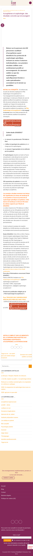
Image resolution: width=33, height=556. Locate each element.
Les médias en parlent (7, 420)
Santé (9, 11)
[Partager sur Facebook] (15, 347)
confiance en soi (5, 408)
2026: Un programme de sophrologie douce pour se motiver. (15, 388)
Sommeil (3, 430)
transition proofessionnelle (8, 439)
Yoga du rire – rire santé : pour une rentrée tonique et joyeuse (8, 355)
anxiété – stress (5, 405)
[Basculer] (31, 411)
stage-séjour (4, 433)
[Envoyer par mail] (21, 347)
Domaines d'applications (8, 411)
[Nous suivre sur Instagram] (16, 522)
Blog (2, 489)
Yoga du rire (4, 442)
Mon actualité (5, 423)
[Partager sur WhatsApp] (12, 347)
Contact (3, 492)
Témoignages (5, 436)
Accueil (3, 486)
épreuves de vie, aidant (7, 414)
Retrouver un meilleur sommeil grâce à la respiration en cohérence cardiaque (16, 383)
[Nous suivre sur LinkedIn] (20, 522)
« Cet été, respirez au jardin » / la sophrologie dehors (16, 379)
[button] (30, 3)
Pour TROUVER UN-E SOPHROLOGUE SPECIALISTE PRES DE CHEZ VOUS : (15, 299)
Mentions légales (6, 495)
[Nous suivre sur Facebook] (12, 522)
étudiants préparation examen (9, 417)
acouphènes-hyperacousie (10, 10)
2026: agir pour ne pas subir (9, 392)
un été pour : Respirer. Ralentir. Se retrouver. (13, 375)
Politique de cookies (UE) (8, 498)
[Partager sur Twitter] (18, 347)
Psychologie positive (7, 426)
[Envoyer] (30, 366)
